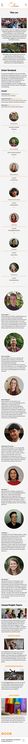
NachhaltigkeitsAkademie (14, 666)
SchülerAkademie (14, 636)
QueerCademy (14, 695)
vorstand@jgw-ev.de (17, 99)
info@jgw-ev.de (14, 94)
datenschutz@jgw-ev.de (14, 105)
